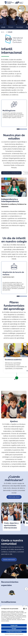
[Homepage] (3, 32)
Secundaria (19, 27)
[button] (18, 296)
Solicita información (9, 559)
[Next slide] (26, 589)
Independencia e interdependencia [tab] (11, 173)
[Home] (14, 3)
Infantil (3, 27)
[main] (14, 320)
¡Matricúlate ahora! (14, 497)
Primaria (10, 27)
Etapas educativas (6, 32)
